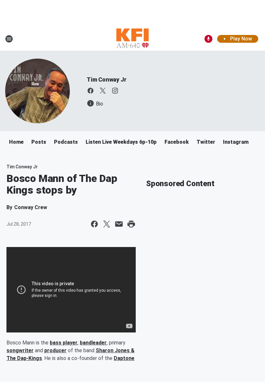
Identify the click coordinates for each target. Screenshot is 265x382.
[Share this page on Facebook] (94, 224)
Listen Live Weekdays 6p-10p (121, 142)
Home (16, 142)
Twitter (205, 142)
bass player (64, 343)
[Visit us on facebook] (90, 91)
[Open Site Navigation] (9, 39)
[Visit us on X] (103, 91)
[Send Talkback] (208, 39)
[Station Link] (132, 38)
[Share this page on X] (106, 224)
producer (55, 350)
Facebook (176, 142)
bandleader (93, 343)
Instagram (236, 142)
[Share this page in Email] (118, 224)
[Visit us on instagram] (115, 91)
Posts (38, 142)
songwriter (20, 350)
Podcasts (66, 142)
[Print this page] (131, 224)
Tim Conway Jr (106, 79)
